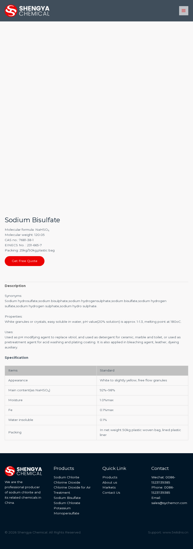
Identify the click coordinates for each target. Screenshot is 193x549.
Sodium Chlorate (67, 503)
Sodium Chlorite (66, 477)
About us (109, 482)
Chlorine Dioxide (67, 482)
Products (109, 477)
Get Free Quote (24, 261)
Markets (109, 487)
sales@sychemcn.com (169, 503)
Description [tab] (15, 286)
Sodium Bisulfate (67, 498)
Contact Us (111, 492)
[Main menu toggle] (183, 10)
